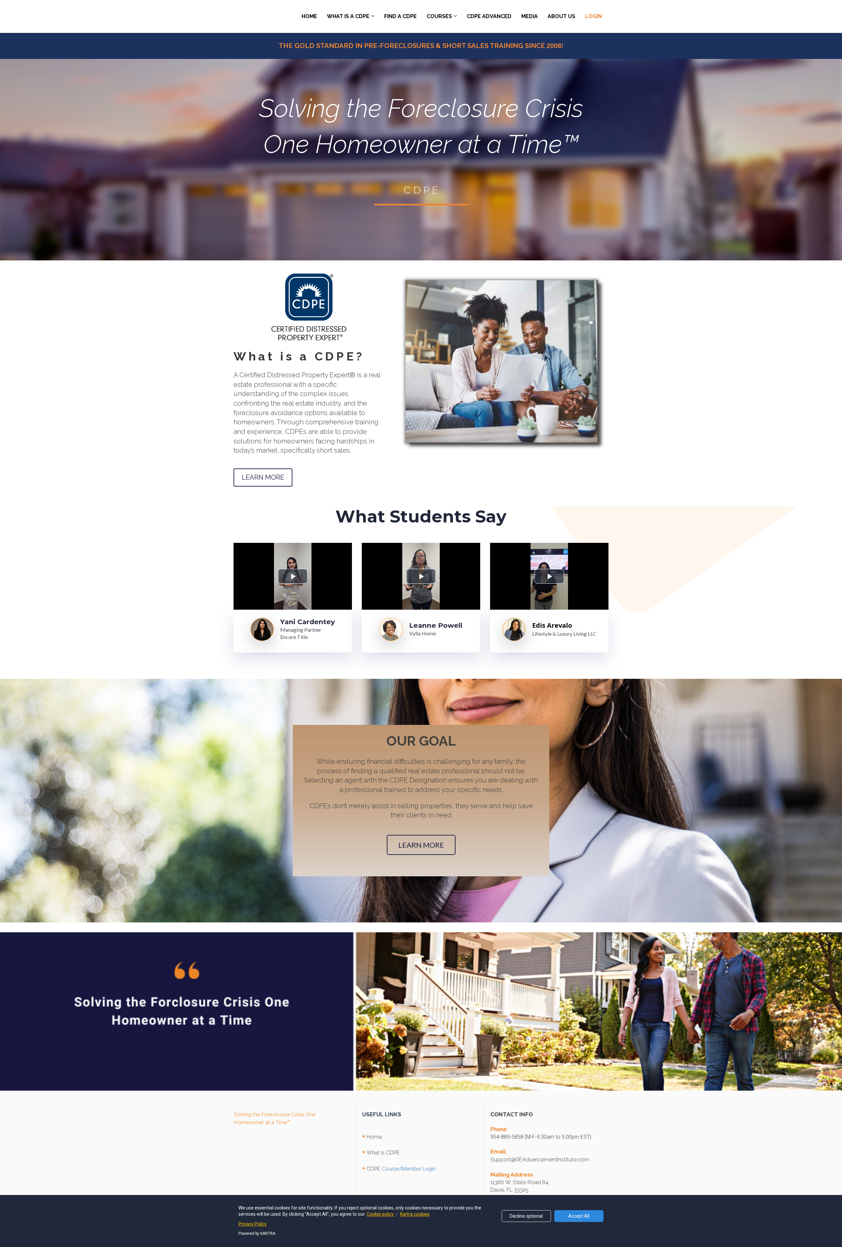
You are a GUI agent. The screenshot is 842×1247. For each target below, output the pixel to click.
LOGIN (593, 16)
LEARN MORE (263, 477)
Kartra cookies (415, 1214)
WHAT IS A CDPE (348, 16)
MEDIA (529, 16)
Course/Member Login (408, 1169)
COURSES (439, 16)
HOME (309, 16)
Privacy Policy (252, 1224)
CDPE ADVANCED (489, 16)
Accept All (578, 1216)
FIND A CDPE (400, 16)
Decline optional (526, 1216)
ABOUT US (561, 16)
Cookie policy (381, 1214)
